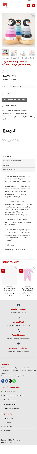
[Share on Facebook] (7, 140)
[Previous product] (7, 71)
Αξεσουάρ (24, 58)
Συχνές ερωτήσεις (9, 391)
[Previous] (5, 30)
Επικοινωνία (7, 422)
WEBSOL (14, 442)
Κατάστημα (5, 58)
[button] (28, 5)
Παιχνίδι (32, 58)
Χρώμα (4, 86)
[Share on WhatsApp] (3, 140)
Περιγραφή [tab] (7, 156)
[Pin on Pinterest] (18, 140)
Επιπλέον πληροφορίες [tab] (12, 161)
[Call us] (14, 381)
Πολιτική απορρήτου (10, 400)
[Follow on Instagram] (6, 381)
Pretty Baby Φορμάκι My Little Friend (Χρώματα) (27, 290)
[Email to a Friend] (14, 140)
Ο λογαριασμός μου (10, 404)
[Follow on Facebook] (3, 381)
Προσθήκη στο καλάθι (14, 99)
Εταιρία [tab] (6, 165)
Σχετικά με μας (8, 418)
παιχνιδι (4, 119)
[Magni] (9, 131)
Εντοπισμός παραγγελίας (12, 408)
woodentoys (10, 117)
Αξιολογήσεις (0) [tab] (9, 169)
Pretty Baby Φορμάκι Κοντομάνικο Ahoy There (9, 290)
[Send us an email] (10, 381)
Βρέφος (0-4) (15, 58)
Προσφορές (7, 430)
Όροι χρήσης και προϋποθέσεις (14, 396)
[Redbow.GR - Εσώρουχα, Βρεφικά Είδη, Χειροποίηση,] (8, 5)
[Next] (32, 30)
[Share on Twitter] (11, 140)
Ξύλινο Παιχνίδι (19, 117)
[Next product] (3, 71)
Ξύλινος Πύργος (30, 117)
